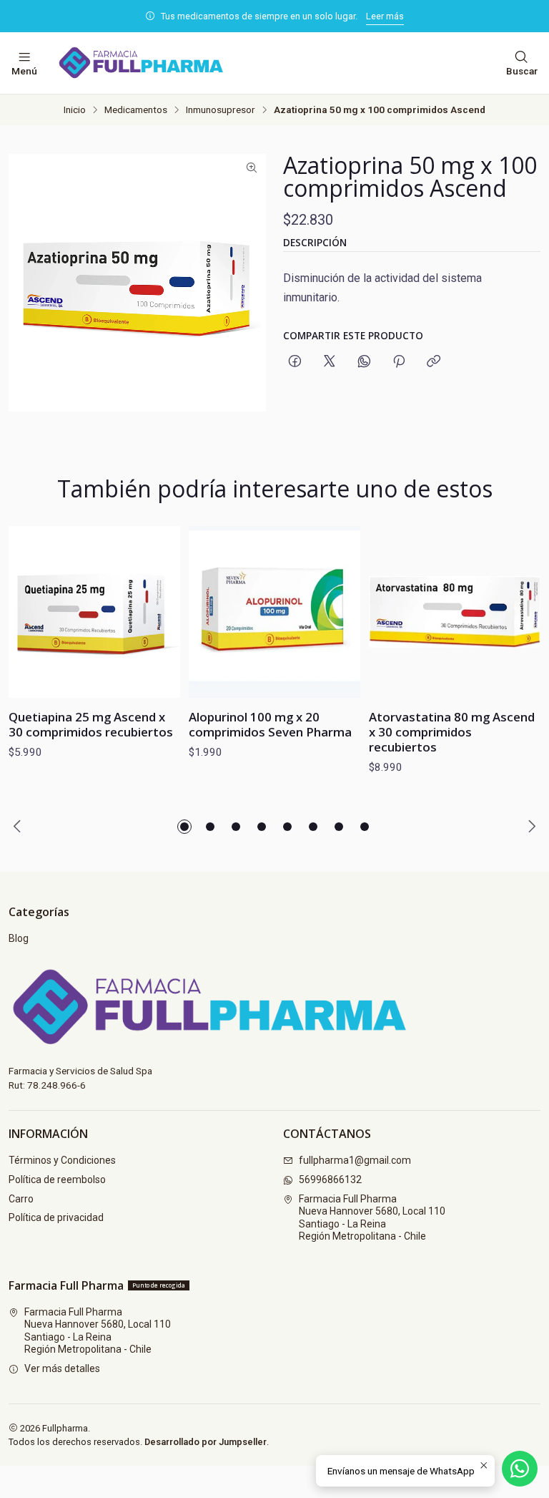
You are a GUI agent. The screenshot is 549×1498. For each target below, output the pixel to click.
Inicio (75, 110)
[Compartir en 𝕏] (329, 361)
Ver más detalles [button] (62, 1368)
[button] (184, 826)
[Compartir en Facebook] (295, 361)
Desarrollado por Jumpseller (205, 1441)
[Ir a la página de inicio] (150, 63)
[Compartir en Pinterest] (399, 361)
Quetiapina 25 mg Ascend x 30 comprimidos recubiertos (91, 724)
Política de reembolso (57, 1179)
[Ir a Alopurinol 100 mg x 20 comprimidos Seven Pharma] (274, 612)
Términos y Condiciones (62, 1160)
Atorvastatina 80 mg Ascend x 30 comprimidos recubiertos (452, 732)
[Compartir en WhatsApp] (364, 361)
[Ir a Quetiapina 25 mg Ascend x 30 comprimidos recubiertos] (94, 612)
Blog (19, 938)
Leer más (385, 16)
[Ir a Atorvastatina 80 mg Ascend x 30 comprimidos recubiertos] (454, 612)
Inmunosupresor (220, 110)
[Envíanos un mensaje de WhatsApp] (520, 1469)
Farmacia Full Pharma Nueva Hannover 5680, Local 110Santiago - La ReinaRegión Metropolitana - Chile (372, 1217)
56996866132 (330, 1179)
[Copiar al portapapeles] (433, 361)
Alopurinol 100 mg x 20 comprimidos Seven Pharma (270, 724)
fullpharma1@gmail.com (355, 1160)
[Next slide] (529, 826)
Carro (21, 1199)
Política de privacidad (56, 1217)
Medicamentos (135, 110)
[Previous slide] (19, 826)
